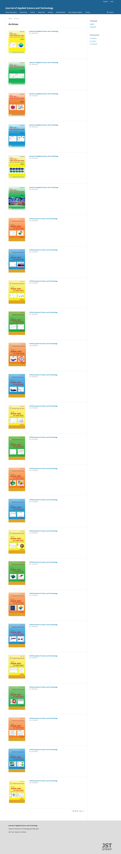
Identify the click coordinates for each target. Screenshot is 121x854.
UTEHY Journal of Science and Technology (43, 219)
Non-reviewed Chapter (75, 12)
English (92, 24)
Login (111, 1)
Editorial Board (60, 12)
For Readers (93, 38)
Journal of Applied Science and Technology (29, 8)
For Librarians (93, 44)
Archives (50, 12)
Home (10, 18)
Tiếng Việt (93, 27)
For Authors (93, 41)
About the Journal (11, 12)
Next (80, 811)
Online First (41, 12)
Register (105, 1)
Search (111, 12)
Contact (87, 12)
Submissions (23, 12)
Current (32, 12)
